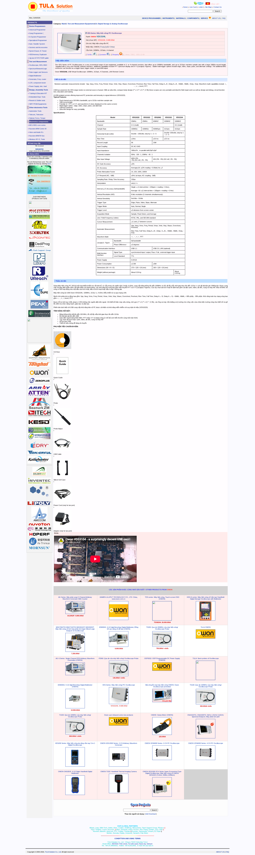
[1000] (50, 11)
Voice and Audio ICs (36, 132)
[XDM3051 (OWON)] (75, 708)
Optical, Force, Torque (37, 118)
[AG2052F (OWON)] (75, 613)
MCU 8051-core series (37, 125)
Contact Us (217, 7)
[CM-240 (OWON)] (162, 734)
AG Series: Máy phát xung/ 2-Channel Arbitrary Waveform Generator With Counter (75, 598)
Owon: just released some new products (118, 715)
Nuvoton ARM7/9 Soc (37, 136)
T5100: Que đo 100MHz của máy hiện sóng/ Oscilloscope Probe (206, 686)
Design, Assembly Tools (38, 90)
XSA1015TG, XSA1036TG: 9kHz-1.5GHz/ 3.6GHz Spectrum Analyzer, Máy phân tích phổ (205, 716)
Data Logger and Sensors (38, 72)
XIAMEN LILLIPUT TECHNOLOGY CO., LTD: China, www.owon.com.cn (119, 598)
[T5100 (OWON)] (205, 704)
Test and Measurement (38, 61)
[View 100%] (69, 53)
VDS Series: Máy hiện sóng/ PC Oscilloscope (118, 685)
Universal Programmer (37, 30)
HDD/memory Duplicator (38, 54)
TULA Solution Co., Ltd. (53, 852)
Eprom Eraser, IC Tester (38, 51)
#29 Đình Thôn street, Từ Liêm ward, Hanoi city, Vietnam (132, 844)
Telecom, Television (36, 114)
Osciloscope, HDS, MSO (38, 65)
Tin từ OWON (206, 627)
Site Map (208, 7)
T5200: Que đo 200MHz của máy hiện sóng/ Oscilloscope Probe (162, 628)
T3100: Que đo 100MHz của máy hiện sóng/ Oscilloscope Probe (75, 716)
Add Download (151, 814)
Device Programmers (37, 26)
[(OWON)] (118, 619)
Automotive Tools (35, 111)
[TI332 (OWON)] (118, 792)
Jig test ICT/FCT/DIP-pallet (39, 58)
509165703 (39, 149)
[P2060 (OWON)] (118, 675)
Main (63, 24)
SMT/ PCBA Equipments (37, 104)
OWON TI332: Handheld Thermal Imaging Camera (118, 771)
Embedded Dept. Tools (37, 97)
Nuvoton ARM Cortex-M (37, 129)
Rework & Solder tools (37, 100)
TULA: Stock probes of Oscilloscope (206, 658)
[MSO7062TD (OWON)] (75, 651)
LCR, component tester (37, 83)
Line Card (193, 7)
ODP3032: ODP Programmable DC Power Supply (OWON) (162, 659)
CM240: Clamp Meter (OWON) (162, 715)
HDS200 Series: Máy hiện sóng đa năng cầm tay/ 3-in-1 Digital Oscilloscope (75, 744)
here (49, 163)
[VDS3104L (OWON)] (118, 703)
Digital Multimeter (35, 76)
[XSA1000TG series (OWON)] (205, 738)
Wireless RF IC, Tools (37, 139)
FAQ (224, 18)
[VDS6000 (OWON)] (162, 759)
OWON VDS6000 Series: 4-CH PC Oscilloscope (205, 743)
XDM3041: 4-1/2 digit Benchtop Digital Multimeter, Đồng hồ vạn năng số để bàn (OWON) (118, 628)
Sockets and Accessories (38, 47)
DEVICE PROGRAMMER (151, 18)
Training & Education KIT (38, 93)
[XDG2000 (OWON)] (118, 766)
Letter (200, 7)
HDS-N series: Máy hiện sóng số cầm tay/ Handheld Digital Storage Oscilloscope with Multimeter (205, 598)
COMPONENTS (193, 18)
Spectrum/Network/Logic (38, 69)
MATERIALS (181, 18)
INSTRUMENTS (168, 18)
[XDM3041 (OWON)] (118, 646)
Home (185, 7)
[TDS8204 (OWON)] (162, 620)
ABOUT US (216, 18)
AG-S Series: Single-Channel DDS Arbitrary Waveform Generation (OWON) (75, 659)
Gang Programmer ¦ (36, 33)
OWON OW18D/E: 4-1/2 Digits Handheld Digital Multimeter (75, 772)
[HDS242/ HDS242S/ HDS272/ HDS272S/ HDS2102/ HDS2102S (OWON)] (75, 766)
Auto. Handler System (37, 44)
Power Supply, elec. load (38, 86)
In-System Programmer (37, 37)
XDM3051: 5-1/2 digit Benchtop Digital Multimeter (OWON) (75, 686)
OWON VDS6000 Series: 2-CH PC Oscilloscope (162, 743)
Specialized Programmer (38, 40)
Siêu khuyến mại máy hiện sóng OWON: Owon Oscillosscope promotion (162, 686)
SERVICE (204, 18)
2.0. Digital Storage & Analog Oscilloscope (111, 24)
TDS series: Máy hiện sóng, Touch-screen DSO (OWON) (162, 598)
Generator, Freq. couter (37, 79)
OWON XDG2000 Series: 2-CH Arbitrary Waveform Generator (118, 744)
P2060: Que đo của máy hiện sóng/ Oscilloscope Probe (118, 658)
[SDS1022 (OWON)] (162, 796)
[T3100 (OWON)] (75, 734)
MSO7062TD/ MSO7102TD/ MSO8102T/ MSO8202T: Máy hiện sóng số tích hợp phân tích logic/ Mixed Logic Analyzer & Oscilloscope (75, 629)
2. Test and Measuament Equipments (80, 24)
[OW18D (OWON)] (75, 794)
